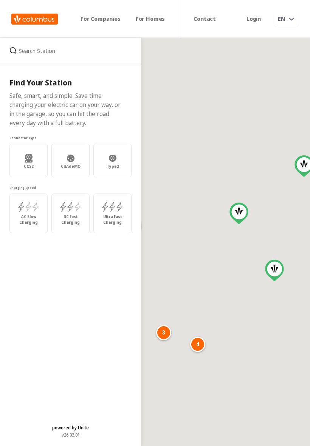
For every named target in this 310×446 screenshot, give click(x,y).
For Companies (101, 18)
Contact (205, 18)
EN (281, 18)
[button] (238, 213)
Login (253, 18)
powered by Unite (70, 427)
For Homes (150, 18)
